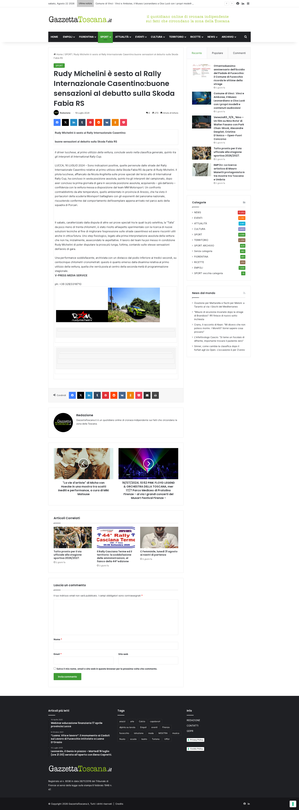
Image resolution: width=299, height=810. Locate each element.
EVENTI (139, 36)
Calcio (142, 721)
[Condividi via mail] (147, 395)
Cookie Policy (196, 749)
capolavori (155, 721)
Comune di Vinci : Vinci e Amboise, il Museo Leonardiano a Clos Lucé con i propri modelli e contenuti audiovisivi (156, 3)
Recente (197, 53)
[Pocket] (123, 122)
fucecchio (124, 733)
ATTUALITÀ (122, 36)
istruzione (138, 733)
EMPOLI (67, 36)
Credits (119, 803)
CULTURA (156, 36)
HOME (54, 36)
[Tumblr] (82, 122)
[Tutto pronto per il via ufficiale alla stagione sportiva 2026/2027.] (73, 537)
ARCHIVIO (228, 36)
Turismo (156, 739)
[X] (65, 122)
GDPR (190, 731)
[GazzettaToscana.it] (80, 19)
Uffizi (167, 739)
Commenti (239, 53)
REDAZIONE (193, 720)
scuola (133, 739)
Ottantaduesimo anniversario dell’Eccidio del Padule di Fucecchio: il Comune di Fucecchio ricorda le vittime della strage (229, 75)
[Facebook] (57, 122)
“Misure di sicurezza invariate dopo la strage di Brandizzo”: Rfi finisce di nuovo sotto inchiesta (218, 316)
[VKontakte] (106, 122)
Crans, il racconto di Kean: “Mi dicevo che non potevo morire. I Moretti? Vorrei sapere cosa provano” (219, 328)
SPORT (104, 36)
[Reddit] (98, 122)
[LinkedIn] (73, 122)
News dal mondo (203, 293)
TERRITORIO (176, 36)
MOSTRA (162, 733)
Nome (58, 639)
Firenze (166, 727)
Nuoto (122, 739)
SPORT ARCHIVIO (204, 245)
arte (132, 721)
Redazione (65, 113)
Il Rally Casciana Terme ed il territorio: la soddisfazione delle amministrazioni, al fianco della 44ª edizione (114, 556)
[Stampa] (155, 395)
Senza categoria (203, 251)
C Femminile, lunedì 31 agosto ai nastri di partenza (159, 553)
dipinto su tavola (127, 727)
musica (175, 733)
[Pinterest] (90, 122)
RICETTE (195, 36)
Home (59, 54)
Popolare (217, 53)
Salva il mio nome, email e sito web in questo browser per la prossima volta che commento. (107, 668)
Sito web (123, 654)
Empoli (143, 727)
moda (151, 733)
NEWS (211, 36)
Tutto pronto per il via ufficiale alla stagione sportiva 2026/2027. (68, 555)
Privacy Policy (196, 740)
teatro (144, 739)
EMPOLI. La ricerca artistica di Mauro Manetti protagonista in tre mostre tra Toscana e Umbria (229, 172)
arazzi (122, 721)
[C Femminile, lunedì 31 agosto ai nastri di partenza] (159, 537)
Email (58, 654)
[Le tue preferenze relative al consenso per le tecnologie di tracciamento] (293, 804)
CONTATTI (192, 725)
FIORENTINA (86, 36)
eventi (154, 727)
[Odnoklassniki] (115, 122)
